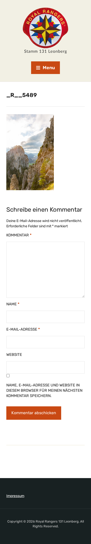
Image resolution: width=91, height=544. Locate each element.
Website (14, 354)
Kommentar (19, 235)
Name (12, 304)
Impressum (15, 496)
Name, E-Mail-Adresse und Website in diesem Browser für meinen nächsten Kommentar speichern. (44, 390)
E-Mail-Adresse (23, 329)
